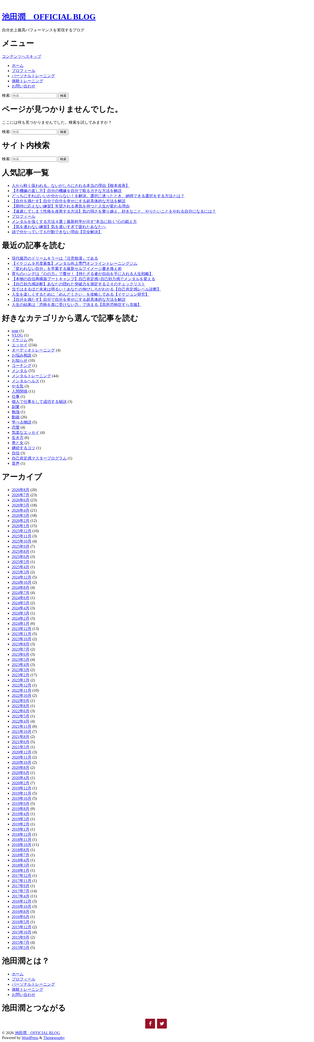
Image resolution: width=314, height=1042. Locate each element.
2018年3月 (20, 865)
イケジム (19, 340)
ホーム (18, 65)
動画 (16, 417)
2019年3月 (20, 819)
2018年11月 (21, 839)
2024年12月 (21, 577)
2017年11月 (21, 881)
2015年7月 (20, 942)
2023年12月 (21, 629)
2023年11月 (21, 634)
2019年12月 (21, 788)
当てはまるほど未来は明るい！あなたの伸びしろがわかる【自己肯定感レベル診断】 (86, 289)
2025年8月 (20, 551)
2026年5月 (20, 505)
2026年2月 (20, 521)
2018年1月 (20, 870)
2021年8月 (20, 737)
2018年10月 (21, 845)
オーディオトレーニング (33, 350)
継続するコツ (23, 448)
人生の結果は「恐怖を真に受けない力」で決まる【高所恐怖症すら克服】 (76, 305)
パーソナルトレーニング (33, 76)
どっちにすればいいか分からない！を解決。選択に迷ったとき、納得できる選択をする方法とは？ (98, 196)
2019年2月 (20, 824)
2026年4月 (20, 510)
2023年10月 (21, 639)
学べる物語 (21, 422)
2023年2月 (20, 675)
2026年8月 (20, 490)
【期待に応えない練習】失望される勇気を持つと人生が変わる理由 (71, 206)
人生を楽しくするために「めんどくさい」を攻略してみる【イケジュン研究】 (80, 294)
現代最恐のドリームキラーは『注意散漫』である (55, 258)
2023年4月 (20, 665)
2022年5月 (20, 716)
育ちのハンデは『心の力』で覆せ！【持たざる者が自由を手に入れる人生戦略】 (82, 274)
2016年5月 (20, 922)
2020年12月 (21, 752)
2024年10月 (21, 582)
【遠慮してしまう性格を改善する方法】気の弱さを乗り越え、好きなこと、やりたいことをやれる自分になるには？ (114, 211)
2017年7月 (20, 891)
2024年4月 (20, 608)
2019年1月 (20, 829)
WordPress (30, 1038)
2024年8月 (20, 587)
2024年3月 (20, 613)
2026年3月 (20, 515)
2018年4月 (20, 860)
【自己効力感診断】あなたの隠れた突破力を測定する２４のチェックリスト (78, 284)
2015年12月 (21, 927)
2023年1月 (20, 680)
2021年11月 (21, 726)
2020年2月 (20, 783)
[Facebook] (150, 1024)
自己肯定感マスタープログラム (39, 458)
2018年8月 (20, 850)
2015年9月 (20, 937)
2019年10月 (21, 798)
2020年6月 (20, 773)
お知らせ (19, 360)
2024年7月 (20, 593)
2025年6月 (20, 557)
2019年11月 (21, 793)
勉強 (16, 412)
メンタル (19, 371)
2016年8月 (20, 911)
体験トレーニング (27, 81)
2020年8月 (20, 767)
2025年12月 (21, 531)
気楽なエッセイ (25, 432)
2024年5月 (20, 603)
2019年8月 (20, 809)
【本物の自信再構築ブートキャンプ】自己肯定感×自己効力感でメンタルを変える (83, 279)
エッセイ (19, 345)
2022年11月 (21, 690)
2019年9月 (20, 803)
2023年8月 (20, 644)
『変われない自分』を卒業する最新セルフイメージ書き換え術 (67, 269)
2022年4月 (20, 721)
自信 (16, 453)
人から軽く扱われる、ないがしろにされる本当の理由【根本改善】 (71, 185)
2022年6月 (20, 711)
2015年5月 (20, 947)
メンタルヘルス (25, 381)
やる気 (18, 386)
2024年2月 (20, 618)
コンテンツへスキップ (21, 56)
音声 (16, 463)
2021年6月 (20, 742)
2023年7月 (20, 649)
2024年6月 (20, 598)
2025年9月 (20, 546)
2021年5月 (20, 747)
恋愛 (16, 427)
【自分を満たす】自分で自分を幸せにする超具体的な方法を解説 (69, 201)
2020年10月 (21, 762)
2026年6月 (20, 500)
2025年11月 (21, 536)
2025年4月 (20, 567)
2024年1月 (20, 623)
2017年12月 (21, 875)
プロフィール (23, 71)
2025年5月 (20, 562)
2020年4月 (20, 778)
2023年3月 (20, 670)
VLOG (17, 335)
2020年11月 (21, 757)
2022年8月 (20, 706)
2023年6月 (20, 654)
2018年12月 (21, 834)
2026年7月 (20, 495)
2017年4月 (20, 896)
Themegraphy (54, 1038)
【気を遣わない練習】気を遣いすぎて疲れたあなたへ (59, 227)
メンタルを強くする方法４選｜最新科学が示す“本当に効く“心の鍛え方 (74, 221)
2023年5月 (20, 659)
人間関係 (19, 391)
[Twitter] (162, 1024)
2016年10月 (21, 906)
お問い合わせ (23, 86)
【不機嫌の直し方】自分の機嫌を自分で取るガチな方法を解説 (67, 191)
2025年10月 (21, 541)
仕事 (16, 396)
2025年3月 (20, 572)
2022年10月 (21, 695)
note (15, 331)
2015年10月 (21, 932)
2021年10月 (21, 731)
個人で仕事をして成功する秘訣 (39, 402)
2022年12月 (21, 685)
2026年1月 (20, 526)
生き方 (18, 438)
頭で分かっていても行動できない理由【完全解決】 (57, 232)
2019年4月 (20, 814)
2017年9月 (20, 886)
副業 (16, 407)
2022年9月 (20, 701)
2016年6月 (20, 917)
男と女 (18, 443)
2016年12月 (21, 901)
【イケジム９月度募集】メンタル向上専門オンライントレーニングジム (74, 263)
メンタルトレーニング (31, 376)
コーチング (21, 365)
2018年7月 (20, 855)
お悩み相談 (21, 355)
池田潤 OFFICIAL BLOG (49, 16)
